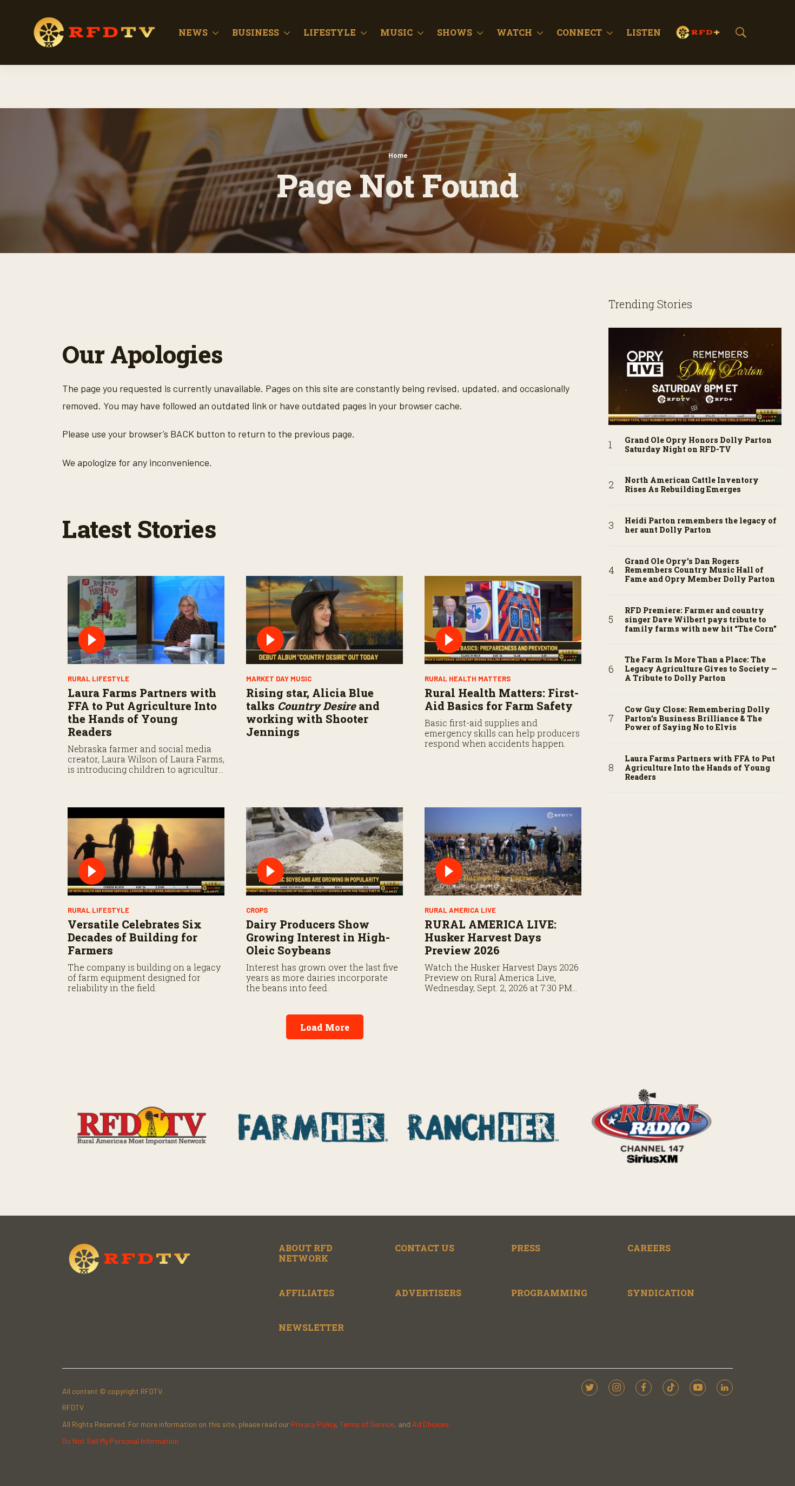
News (193, 32)
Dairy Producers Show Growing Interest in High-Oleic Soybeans (318, 937)
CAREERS (649, 1248)
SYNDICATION (660, 1293)
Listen (643, 32)
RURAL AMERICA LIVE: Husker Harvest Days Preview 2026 (490, 937)
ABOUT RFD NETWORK (306, 1253)
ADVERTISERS (428, 1293)
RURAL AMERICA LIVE (460, 910)
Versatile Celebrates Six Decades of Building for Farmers (135, 937)
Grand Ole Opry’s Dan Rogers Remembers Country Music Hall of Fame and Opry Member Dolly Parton (700, 570)
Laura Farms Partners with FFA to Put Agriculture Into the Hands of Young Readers (142, 712)
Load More (324, 1027)
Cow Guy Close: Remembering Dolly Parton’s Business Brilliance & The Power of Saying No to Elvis (697, 718)
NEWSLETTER (311, 1327)
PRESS (525, 1248)
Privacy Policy (313, 1424)
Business (255, 32)
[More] (215, 32)
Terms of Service (367, 1424)
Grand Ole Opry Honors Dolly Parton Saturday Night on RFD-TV (698, 445)
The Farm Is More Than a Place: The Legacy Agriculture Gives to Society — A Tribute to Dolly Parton (701, 668)
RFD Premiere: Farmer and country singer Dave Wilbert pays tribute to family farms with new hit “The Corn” (701, 619)
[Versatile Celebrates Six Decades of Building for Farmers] (146, 851)
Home (397, 155)
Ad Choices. (431, 1424)
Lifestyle (329, 32)
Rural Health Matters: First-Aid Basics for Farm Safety (502, 699)
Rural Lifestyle (98, 678)
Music (396, 32)
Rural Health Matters (468, 678)
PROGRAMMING (549, 1293)
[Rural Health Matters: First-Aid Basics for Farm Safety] (503, 620)
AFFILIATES (306, 1293)
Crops (257, 910)
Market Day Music (279, 678)
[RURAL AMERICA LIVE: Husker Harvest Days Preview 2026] (503, 851)
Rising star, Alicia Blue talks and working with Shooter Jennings (313, 712)
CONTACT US (424, 1248)
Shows (454, 32)
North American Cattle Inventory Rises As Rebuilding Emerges (692, 485)
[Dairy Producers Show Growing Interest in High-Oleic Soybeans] (324, 851)
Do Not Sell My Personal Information (120, 1440)
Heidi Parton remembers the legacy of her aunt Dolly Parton (701, 525)
